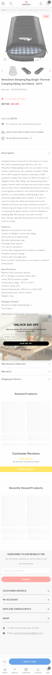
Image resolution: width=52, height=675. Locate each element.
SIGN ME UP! (26, 343)
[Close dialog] (49, 317)
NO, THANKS (26, 350)
